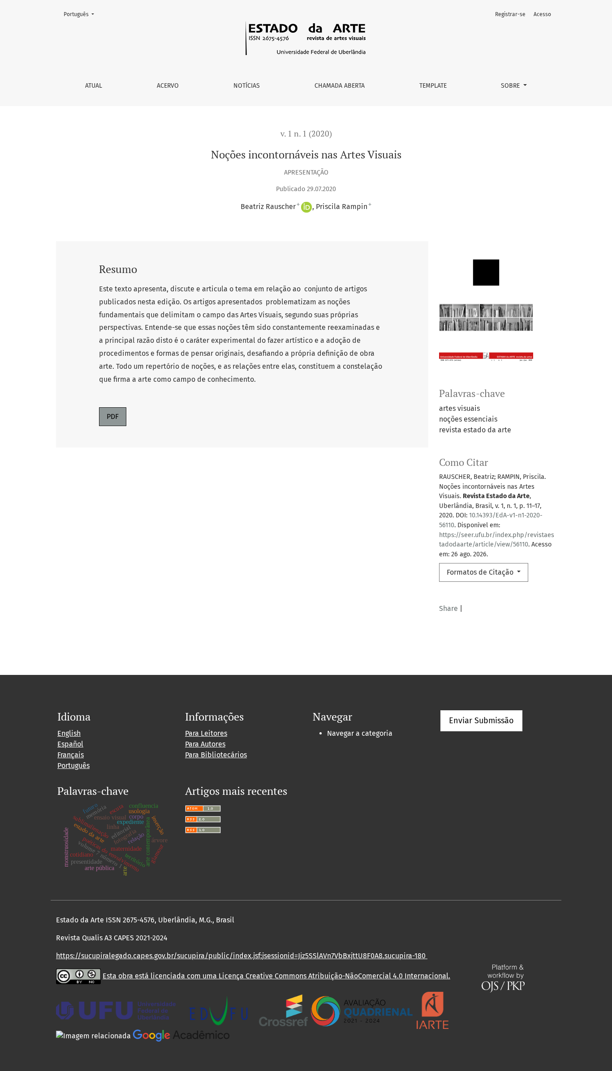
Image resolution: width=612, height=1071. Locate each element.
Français (70, 755)
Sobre (511, 86)
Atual (93, 86)
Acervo (168, 86)
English (69, 733)
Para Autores (205, 744)
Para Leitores (206, 733)
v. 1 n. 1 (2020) (306, 133)
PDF (113, 416)
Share (448, 608)
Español (70, 744)
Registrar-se (510, 14)
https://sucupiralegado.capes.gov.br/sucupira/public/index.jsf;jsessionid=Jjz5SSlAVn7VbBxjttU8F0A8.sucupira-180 (241, 956)
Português (81, 14)
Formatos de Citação (481, 572)
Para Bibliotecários (216, 755)
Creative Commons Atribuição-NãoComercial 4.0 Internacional (347, 976)
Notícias (246, 86)
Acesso (542, 14)
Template (433, 86)
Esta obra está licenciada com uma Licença (174, 976)
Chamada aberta (340, 86)
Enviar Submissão (481, 720)
